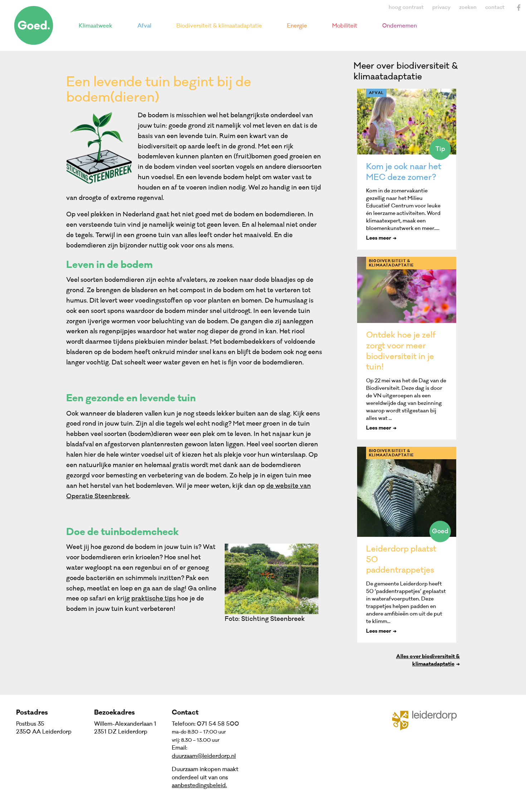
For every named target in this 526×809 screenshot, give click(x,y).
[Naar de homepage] (33, 25)
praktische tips (153, 598)
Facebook (519, 7)
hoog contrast (406, 7)
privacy (441, 7)
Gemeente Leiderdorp (429, 720)
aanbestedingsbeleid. (199, 785)
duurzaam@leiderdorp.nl (204, 756)
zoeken (468, 7)
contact (495, 7)
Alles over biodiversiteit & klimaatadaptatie (428, 660)
